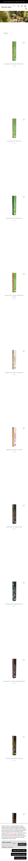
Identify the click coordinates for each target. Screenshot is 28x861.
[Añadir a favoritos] (23, 42)
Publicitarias (10, 847)
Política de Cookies (13, 833)
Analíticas (14, 843)
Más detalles (22, 844)
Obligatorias (4, 847)
